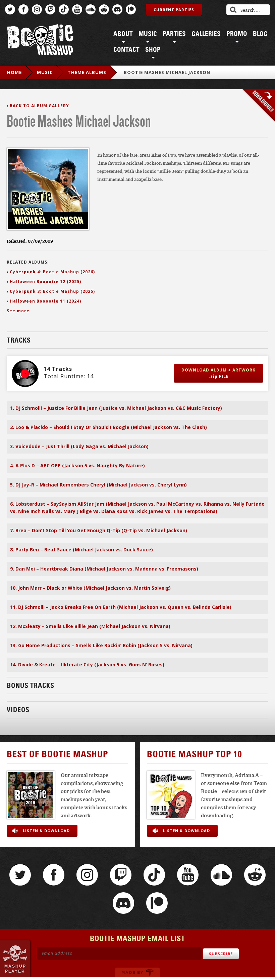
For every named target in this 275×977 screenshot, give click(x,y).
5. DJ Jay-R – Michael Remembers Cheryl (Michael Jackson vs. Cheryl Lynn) (98, 484)
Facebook (23, 9)
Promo (236, 34)
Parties (174, 34)
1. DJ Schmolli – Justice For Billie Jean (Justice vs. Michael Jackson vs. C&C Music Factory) (116, 408)
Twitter (10, 9)
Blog (260, 34)
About (123, 34)
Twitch (50, 9)
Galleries (206, 34)
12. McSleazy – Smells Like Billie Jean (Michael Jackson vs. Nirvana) (90, 626)
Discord (117, 9)
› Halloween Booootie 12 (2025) (44, 281)
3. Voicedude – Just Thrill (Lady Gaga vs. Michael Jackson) (79, 446)
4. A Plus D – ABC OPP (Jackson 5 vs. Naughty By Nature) (77, 465)
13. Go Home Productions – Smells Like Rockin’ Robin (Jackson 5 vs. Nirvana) (101, 645)
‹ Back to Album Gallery (38, 106)
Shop (153, 49)
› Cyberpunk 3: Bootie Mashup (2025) (51, 291)
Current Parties (174, 9)
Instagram (37, 9)
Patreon (131, 9)
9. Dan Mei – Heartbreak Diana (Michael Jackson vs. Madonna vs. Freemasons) (104, 568)
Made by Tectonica (137, 972)
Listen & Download (46, 830)
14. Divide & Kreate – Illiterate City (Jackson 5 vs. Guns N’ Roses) (87, 664)
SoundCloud (91, 9)
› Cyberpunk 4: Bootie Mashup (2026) (51, 272)
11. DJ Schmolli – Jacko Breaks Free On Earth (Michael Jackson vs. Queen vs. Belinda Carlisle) (120, 607)
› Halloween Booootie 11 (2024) (44, 301)
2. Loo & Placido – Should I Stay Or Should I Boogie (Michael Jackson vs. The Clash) (108, 427)
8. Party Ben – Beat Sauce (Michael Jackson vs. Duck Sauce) (81, 549)
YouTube (77, 9)
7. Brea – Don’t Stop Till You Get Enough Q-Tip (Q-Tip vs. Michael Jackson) (98, 530)
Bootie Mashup (40, 41)
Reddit (104, 9)
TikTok (64, 9)
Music (148, 34)
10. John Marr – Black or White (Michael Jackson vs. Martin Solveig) (90, 588)
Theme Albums (87, 72)
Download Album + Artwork (218, 373)
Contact (126, 49)
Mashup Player (15, 968)
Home (14, 72)
